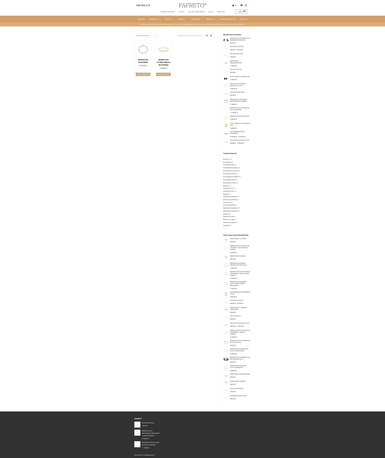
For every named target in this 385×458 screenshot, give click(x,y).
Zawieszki (243, 19)
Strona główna (167, 12)
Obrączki (181, 19)
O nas (181, 12)
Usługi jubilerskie (196, 12)
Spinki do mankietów (228, 19)
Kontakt (221, 12)
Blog (211, 12)
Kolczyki (168, 19)
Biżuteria (141, 19)
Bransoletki (153, 19)
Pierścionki (195, 19)
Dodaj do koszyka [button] (143, 74)
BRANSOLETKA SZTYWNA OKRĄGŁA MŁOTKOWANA (163, 62)
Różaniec (209, 19)
